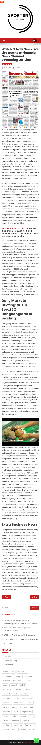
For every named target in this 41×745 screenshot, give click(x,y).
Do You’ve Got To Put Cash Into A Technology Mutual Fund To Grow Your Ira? (21, 622)
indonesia (6, 703)
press (16, 712)
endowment (8, 689)
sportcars (6, 725)
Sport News (7, 64)
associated (22, 672)
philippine (6, 712)
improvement (27, 698)
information (18, 703)
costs (5, 685)
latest (5, 707)
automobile (7, 676)
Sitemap (7, 656)
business (6, 681)
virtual (23, 729)
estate (18, 689)
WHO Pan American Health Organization (20, 635)
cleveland (17, 681)
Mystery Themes (28, 743)
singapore (15, 720)
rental (5, 716)
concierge (28, 681)
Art (13, 672)
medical (23, 707)
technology (29, 725)
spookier (26, 720)
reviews (23, 716)
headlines (6, 698)
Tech (7, 597)
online (32, 707)
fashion (28, 689)
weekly (32, 729)
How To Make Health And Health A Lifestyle (21, 639)
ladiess (29, 703)
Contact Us (8, 665)
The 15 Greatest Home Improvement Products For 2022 (18, 629)
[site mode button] (35, 40)
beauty (18, 676)
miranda (18, 68)
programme (26, 712)
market (14, 707)
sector (5, 720)
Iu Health (35, 597)
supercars (18, 725)
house (16, 698)
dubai (22, 685)
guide (15, 694)
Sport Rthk (8, 643)
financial (6, 694)
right (31, 716)
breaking (28, 676)
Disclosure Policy (10, 660)
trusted (6, 729)
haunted (24, 694)
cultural (14, 685)
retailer (14, 716)
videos (14, 729)
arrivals (5, 672)
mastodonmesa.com (13, 228)
